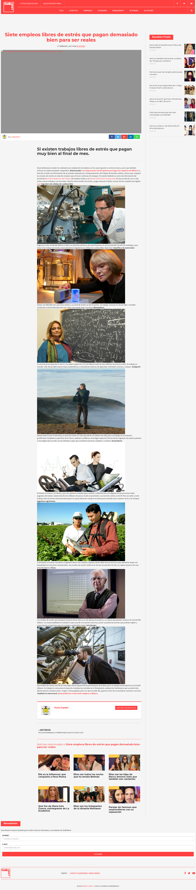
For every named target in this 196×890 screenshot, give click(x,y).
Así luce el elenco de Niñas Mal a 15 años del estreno (164, 128)
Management (118, 10)
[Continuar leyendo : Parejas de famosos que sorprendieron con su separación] (124, 794)
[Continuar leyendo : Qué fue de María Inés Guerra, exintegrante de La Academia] (53, 794)
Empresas (88, 10)
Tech (61, 10)
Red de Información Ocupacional (102, 178)
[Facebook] (177, 3)
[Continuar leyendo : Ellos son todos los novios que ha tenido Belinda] (89, 763)
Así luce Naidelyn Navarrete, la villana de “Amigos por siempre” (165, 61)
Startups (73, 10)
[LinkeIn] (130, 137)
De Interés (148, 10)
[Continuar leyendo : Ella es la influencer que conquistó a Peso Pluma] (53, 763)
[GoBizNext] (9, 7)
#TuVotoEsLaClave (29, 3)
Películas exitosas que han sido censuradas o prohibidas (162, 115)
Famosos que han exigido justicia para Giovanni (165, 74)
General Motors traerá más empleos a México (78, 693)
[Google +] (124, 137)
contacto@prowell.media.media (85, 873)
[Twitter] (184, 3)
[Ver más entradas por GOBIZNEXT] (45, 710)
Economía (102, 10)
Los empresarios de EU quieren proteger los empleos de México (110, 170)
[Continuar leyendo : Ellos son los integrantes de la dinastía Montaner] (89, 794)
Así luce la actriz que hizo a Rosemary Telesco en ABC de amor (165, 101)
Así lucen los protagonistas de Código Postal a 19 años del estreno (165, 88)
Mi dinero (134, 10)
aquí (38, 184)
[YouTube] (191, 3)
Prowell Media (87, 886)
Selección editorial (52, 3)
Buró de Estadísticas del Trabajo (58, 178)
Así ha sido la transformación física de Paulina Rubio (165, 47)
